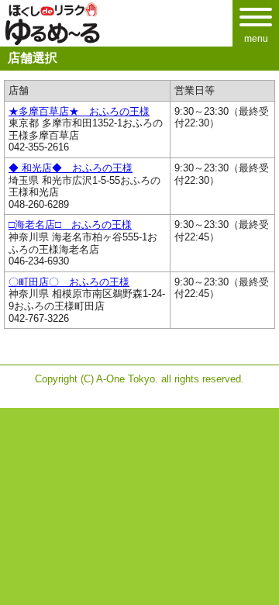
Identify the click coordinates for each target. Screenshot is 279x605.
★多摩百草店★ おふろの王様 (79, 111)
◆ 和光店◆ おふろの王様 (71, 168)
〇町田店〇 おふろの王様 (69, 282)
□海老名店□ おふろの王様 (70, 224)
